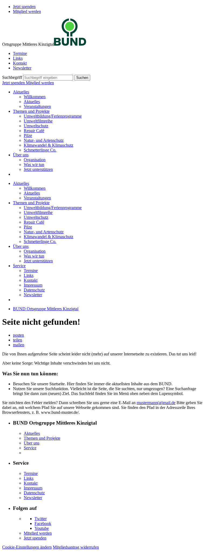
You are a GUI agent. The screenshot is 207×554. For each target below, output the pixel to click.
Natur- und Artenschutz (44, 140)
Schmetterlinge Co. (40, 150)
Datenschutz (34, 290)
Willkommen (35, 96)
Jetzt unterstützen (38, 169)
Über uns (21, 155)
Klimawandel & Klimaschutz (48, 145)
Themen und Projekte (31, 111)
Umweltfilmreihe (38, 121)
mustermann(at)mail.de (156, 402)
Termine (20, 53)
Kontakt (20, 63)
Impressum (33, 285)
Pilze (28, 135)
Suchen (82, 78)
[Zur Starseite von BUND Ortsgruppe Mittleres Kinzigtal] (70, 44)
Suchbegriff (12, 77)
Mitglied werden (27, 11)
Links (18, 58)
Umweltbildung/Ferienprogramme (53, 116)
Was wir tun (34, 164)
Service (19, 265)
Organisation (35, 159)
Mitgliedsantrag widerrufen (76, 547)
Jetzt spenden (24, 6)
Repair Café (34, 130)
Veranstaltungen (37, 106)
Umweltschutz (36, 125)
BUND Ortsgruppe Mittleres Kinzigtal (45, 308)
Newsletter (22, 68)
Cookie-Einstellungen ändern (27, 547)
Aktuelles (21, 92)
